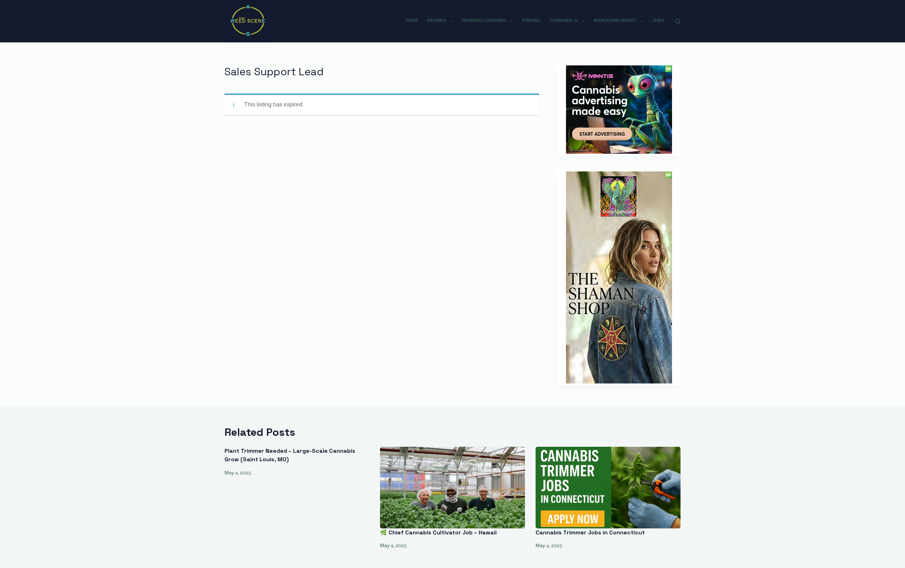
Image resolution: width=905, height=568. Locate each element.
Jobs (658, 21)
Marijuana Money (615, 21)
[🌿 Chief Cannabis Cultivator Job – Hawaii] (452, 487)
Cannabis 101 (564, 21)
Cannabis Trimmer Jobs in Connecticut (590, 532)
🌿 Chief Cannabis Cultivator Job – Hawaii (438, 532)
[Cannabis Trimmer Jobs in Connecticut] (608, 487)
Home (412, 21)
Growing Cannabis (483, 21)
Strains (531, 21)
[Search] (678, 21)
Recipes (436, 21)
